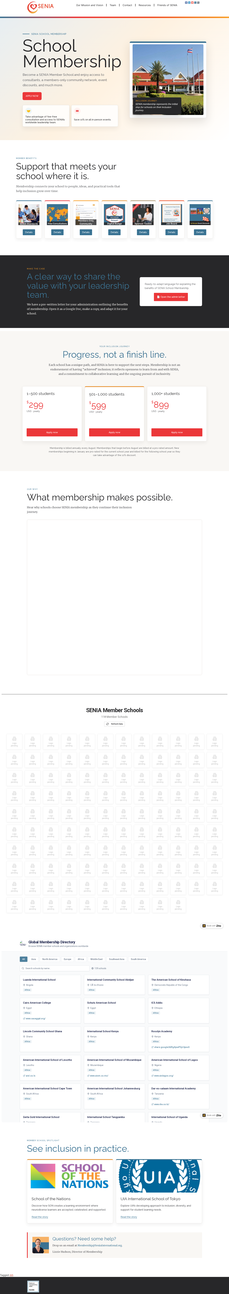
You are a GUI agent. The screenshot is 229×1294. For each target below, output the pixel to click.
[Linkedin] (189, 3)
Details (29, 232)
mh (11, 1275)
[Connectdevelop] (195, 3)
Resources (145, 5)
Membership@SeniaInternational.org (100, 1245)
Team (113, 5)
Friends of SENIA (167, 5)
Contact (127, 5)
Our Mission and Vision (89, 5)
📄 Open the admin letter (171, 296)
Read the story (40, 1217)
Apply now (32, 96)
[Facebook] (186, 3)
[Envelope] (192, 3)
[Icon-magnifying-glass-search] (198, 3)
